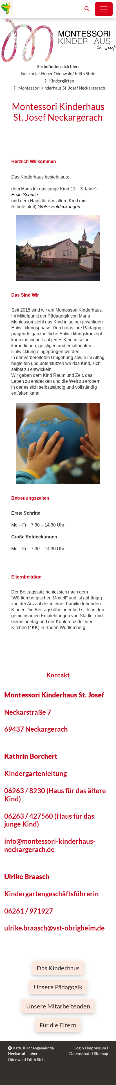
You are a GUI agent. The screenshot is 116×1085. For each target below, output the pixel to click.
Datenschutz (80, 1053)
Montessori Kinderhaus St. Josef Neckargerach (61, 87)
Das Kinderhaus (58, 968)
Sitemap (101, 1053)
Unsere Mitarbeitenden (58, 1006)
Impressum (96, 1048)
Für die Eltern (58, 1025)
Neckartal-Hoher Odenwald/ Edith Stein (58, 73)
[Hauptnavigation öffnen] (104, 9)
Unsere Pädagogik (58, 987)
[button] (87, 8)
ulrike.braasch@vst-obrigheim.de (54, 928)
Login (79, 1048)
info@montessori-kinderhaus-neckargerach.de (49, 845)
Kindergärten (61, 80)
